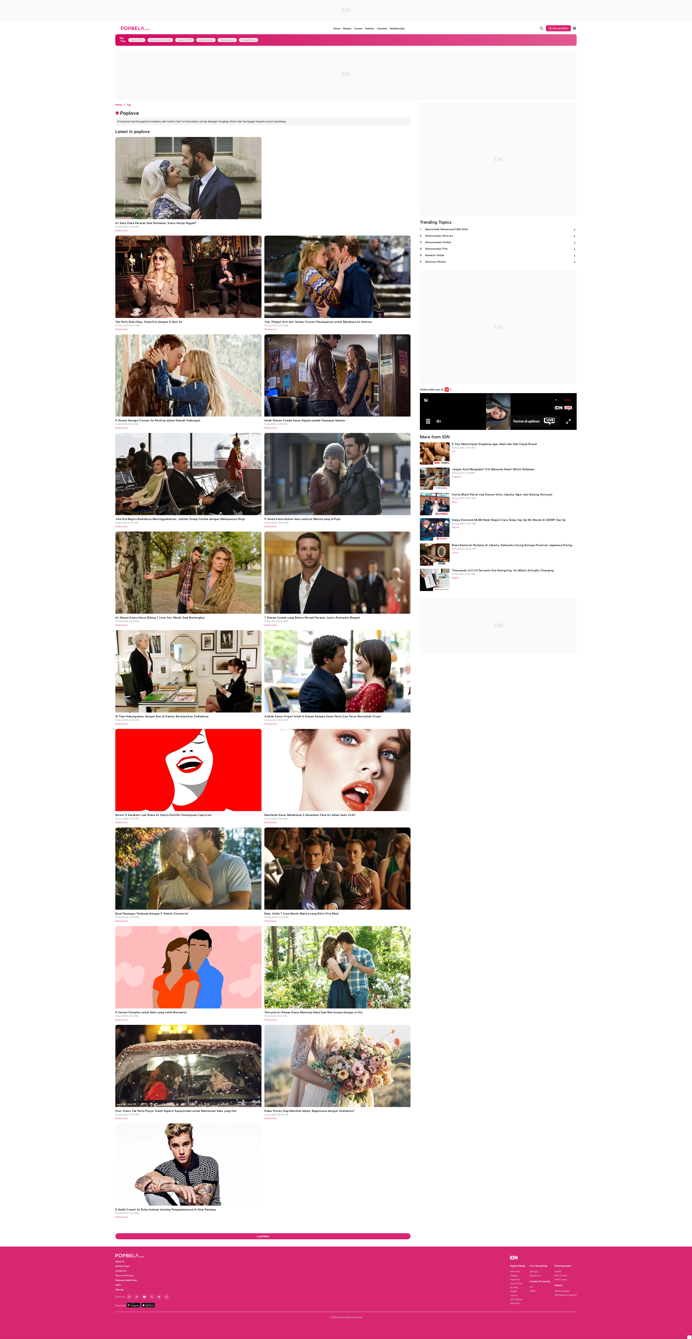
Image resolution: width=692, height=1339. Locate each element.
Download (120, 1305)
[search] (541, 28)
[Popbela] (135, 28)
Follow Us (120, 1297)
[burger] (574, 28)
